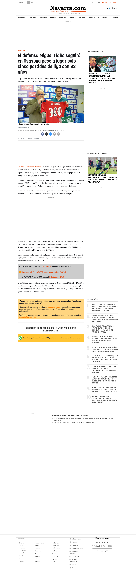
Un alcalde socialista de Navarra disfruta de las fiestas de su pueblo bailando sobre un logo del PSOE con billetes (102, 78)
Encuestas (39, 548)
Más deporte (56, 548)
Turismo (74, 565)
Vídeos (55, 562)
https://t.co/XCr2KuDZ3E (32, 272)
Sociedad (22, 553)
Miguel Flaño (37, 139)
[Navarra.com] (68, 8)
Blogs (37, 545)
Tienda (74, 568)
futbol (30, 139)
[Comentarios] (58, 134)
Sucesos (22, 548)
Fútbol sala (56, 545)
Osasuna (62, 17)
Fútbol (38, 556)
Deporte (72, 17)
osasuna (24, 139)
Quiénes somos (76, 539)
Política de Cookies (77, 548)
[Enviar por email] (54, 134)
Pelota (38, 561)
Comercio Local (53, 307)
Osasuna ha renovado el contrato (30, 166)
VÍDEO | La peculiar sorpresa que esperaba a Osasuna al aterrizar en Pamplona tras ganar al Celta (104, 389)
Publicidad (75, 545)
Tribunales (23, 550)
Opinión (53, 17)
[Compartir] (42, 134)
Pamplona (43, 17)
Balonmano (56, 543)
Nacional (82, 17)
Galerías (55, 559)
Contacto (74, 542)
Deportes (38, 554)
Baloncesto (39, 559)
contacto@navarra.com (28, 317)
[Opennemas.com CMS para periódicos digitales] (102, 548)
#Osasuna (47, 266)
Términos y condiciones (77, 415)
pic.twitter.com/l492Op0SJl (55, 272)
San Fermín (22, 17)
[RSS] (108, 542)
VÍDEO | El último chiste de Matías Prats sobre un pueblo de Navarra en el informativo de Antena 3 (105, 349)
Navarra (33, 17)
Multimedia (102, 17)
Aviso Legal (75, 556)
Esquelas (114, 17)
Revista (92, 17)
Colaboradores (40, 543)
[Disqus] (84, 452)
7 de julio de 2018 (56, 277)
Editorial (22, 561)
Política (22, 545)
